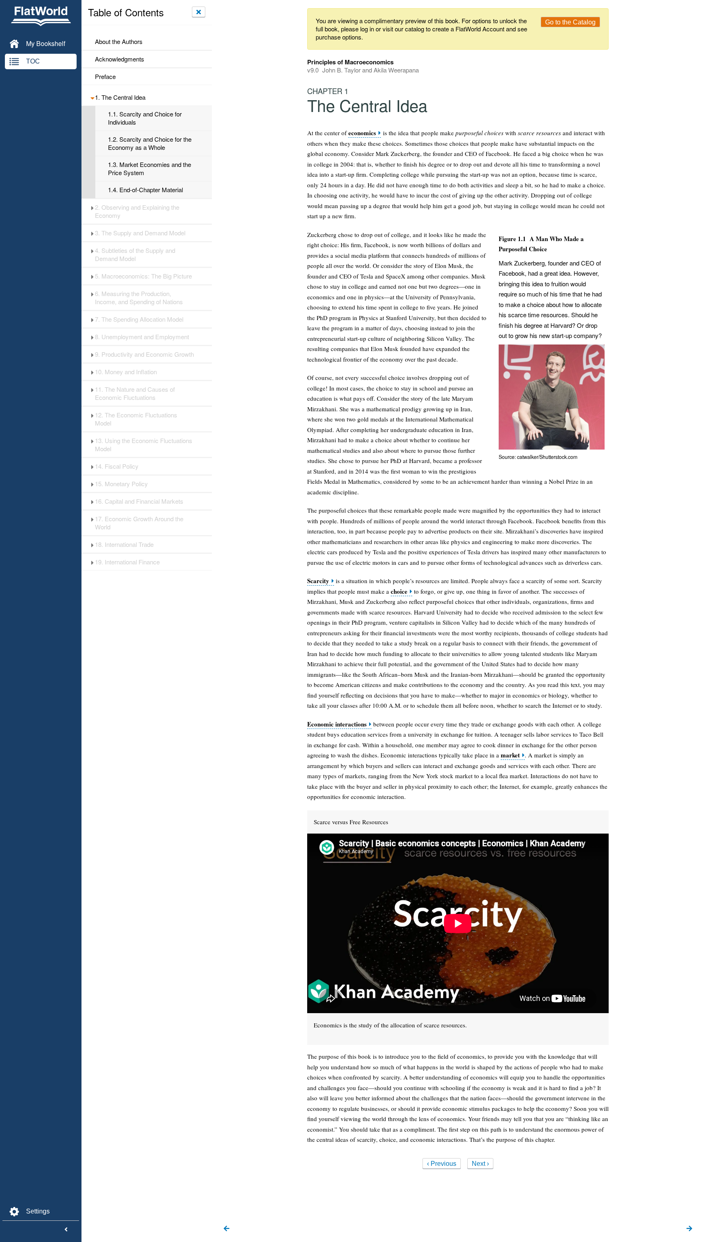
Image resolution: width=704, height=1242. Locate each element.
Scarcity (318, 581)
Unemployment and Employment (142, 337)
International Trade (124, 544)
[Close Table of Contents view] (198, 12)
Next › (480, 1163)
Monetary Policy (121, 484)
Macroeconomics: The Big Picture (143, 276)
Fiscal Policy (117, 466)
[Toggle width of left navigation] (66, 1229)
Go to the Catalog (570, 22)
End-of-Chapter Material (145, 190)
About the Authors (119, 41)
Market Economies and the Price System (149, 168)
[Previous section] (226, 1229)
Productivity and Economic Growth (144, 354)
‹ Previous (441, 1163)
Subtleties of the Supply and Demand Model (135, 254)
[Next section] (689, 1229)
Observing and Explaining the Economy (137, 211)
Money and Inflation (126, 372)
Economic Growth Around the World (139, 523)
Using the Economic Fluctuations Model (143, 445)
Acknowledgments (119, 59)
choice (399, 591)
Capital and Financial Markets (139, 501)
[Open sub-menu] (92, 97)
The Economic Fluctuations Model (136, 419)
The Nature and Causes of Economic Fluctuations (135, 393)
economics (362, 133)
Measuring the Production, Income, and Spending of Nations (139, 298)
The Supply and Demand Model (140, 233)
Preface (105, 76)
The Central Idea (120, 97)
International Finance (127, 562)
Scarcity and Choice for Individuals (145, 118)
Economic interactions (337, 724)
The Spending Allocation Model (139, 319)
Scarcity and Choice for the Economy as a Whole (149, 143)
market (510, 755)
